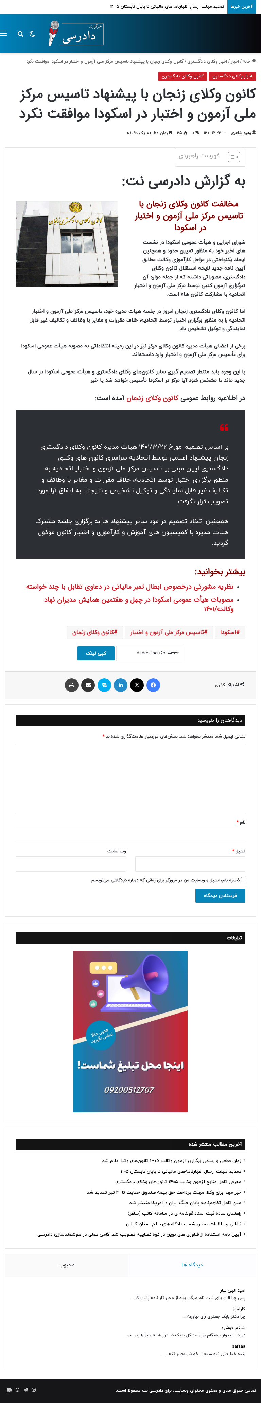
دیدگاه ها (192, 1265)
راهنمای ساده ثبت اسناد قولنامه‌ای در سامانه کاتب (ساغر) (184, 1213)
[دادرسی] (73, 33)
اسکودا (228, 632)
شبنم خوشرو (233, 1328)
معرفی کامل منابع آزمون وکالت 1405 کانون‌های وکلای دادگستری (178, 1182)
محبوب (67, 1265)
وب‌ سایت (116, 851)
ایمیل (238, 851)
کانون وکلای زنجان (152, 398)
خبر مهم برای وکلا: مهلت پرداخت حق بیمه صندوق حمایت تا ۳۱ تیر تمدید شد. (163, 1192)
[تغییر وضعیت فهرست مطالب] (230, 157)
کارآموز (239, 1309)
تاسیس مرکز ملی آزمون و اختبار (167, 632)
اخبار (235, 61)
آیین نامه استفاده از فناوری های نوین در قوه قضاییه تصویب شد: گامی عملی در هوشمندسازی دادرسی (139, 1234)
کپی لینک (96, 653)
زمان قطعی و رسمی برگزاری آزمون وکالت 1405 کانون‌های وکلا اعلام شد (171, 1161)
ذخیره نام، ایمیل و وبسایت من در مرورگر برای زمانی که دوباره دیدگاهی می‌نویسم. (165, 880)
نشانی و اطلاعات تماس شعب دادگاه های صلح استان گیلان (183, 1224)
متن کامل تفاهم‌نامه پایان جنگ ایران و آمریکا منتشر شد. (184, 1203)
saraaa (238, 1347)
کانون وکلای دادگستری (183, 76)
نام (241, 822)
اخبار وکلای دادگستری (207, 61)
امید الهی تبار (232, 1290)
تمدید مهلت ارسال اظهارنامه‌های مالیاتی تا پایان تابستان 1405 (180, 1171)
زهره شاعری (241, 133)
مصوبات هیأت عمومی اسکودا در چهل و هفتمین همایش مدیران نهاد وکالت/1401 (138, 604)
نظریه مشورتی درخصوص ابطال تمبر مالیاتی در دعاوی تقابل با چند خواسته (129, 587)
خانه (247, 61)
